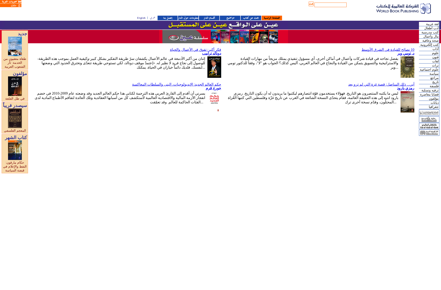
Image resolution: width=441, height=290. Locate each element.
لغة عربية (432, 24)
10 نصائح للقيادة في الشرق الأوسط (388, 50)
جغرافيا (434, 107)
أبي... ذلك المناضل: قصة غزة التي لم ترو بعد (381, 84)
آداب (436, 49)
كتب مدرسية (430, 32)
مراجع (434, 78)
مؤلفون (434, 98)
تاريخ (435, 82)
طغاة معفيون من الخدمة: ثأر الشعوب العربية (14, 62)
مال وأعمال (431, 36)
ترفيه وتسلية (430, 90)
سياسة (434, 73)
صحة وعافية (430, 40)
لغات (435, 61)
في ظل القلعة (15, 98)
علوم (435, 53)
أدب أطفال (431, 28)
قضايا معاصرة (429, 94)
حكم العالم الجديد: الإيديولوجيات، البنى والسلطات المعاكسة (176, 84)
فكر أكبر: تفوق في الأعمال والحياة (195, 50)
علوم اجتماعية (429, 69)
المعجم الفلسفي (15, 130)
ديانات (435, 102)
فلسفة (434, 86)
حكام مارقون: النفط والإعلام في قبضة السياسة (15, 166)
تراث (435, 65)
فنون (435, 57)
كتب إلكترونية (429, 44)
